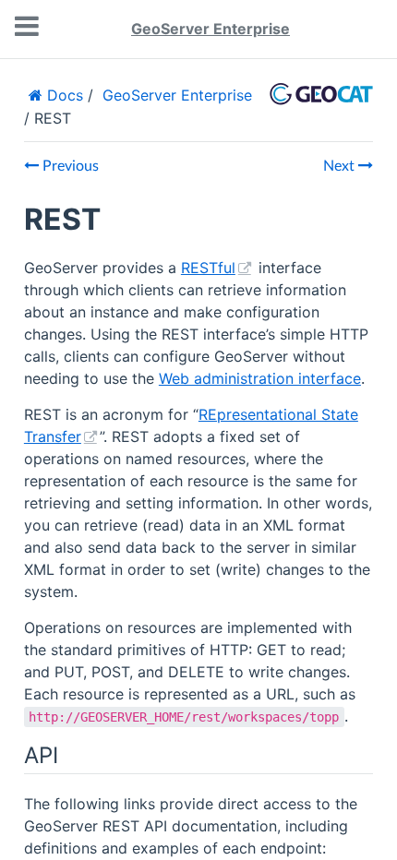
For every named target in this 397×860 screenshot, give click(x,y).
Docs (62, 95)
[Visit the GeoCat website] (321, 105)
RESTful (208, 267)
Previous (69, 166)
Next (340, 166)
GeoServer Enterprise (210, 28)
